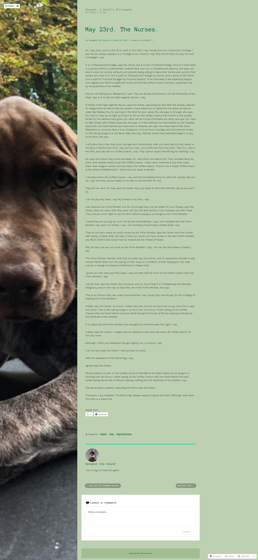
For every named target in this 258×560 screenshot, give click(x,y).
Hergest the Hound (99, 40)
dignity (103, 434)
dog (111, 434)
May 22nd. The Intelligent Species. (104, 486)
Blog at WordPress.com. (140, 553)
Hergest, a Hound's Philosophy (108, 9)
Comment (186, 531)
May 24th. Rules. (185, 486)
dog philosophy (124, 434)
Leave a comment (141, 40)
